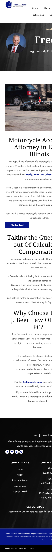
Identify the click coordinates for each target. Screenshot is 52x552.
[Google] (21, 452)
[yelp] (17, 452)
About (47, 8)
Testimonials (38, 15)
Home (35, 8)
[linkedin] (12, 452)
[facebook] (7, 452)
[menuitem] (20, 469)
